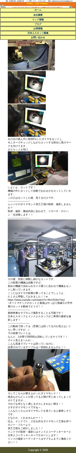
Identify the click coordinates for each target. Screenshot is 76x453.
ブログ (38, 24)
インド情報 (38, 19)
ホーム (38, 10)
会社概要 (38, 15)
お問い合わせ (38, 37)
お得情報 (38, 28)
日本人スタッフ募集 (38, 33)
